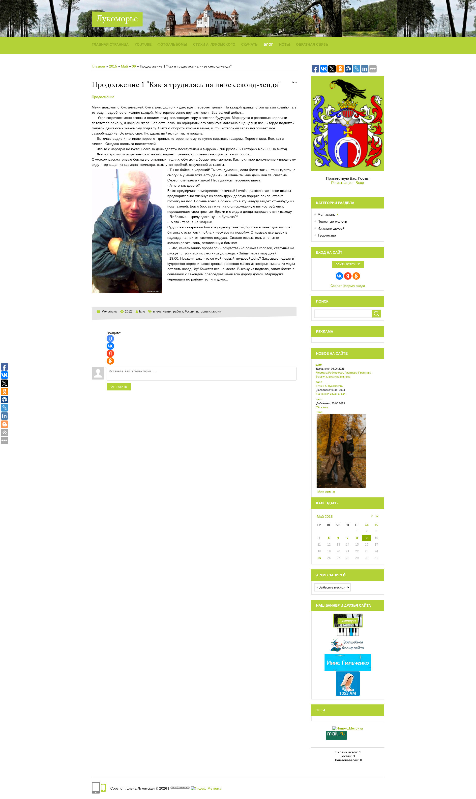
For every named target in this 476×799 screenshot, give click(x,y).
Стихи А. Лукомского (329, 385)
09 (134, 66)
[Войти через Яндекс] (110, 353)
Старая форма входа (347, 286)
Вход (360, 182)
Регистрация (342, 182)
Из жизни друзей (331, 228)
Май (124, 66)
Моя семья (326, 492)
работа (178, 311)
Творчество (327, 235)
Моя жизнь (109, 311)
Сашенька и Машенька (330, 393)
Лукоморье (117, 19)
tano (142, 311)
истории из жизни (208, 311)
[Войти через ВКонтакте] (110, 346)
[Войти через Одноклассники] (110, 361)
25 (319, 558)
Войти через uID (348, 264)
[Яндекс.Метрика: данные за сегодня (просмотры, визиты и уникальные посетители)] (206, 788)
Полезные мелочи (332, 221)
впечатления (162, 311)
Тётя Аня (322, 407)
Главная (98, 66)
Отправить (119, 386)
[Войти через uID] (110, 338)
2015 (113, 66)
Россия (190, 311)
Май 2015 (325, 517)
